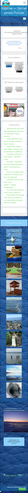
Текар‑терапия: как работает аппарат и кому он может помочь (13, 141)
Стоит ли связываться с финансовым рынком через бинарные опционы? (14, 43)
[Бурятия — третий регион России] (6, 4)
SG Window (22, 489)
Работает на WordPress (14, 487)
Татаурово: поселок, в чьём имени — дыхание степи (13, 156)
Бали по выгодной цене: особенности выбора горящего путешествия (14, 174)
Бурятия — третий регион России (14, 10)
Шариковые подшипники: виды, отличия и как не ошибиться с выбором (13, 149)
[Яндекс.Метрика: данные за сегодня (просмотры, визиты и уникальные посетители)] (5, 492)
